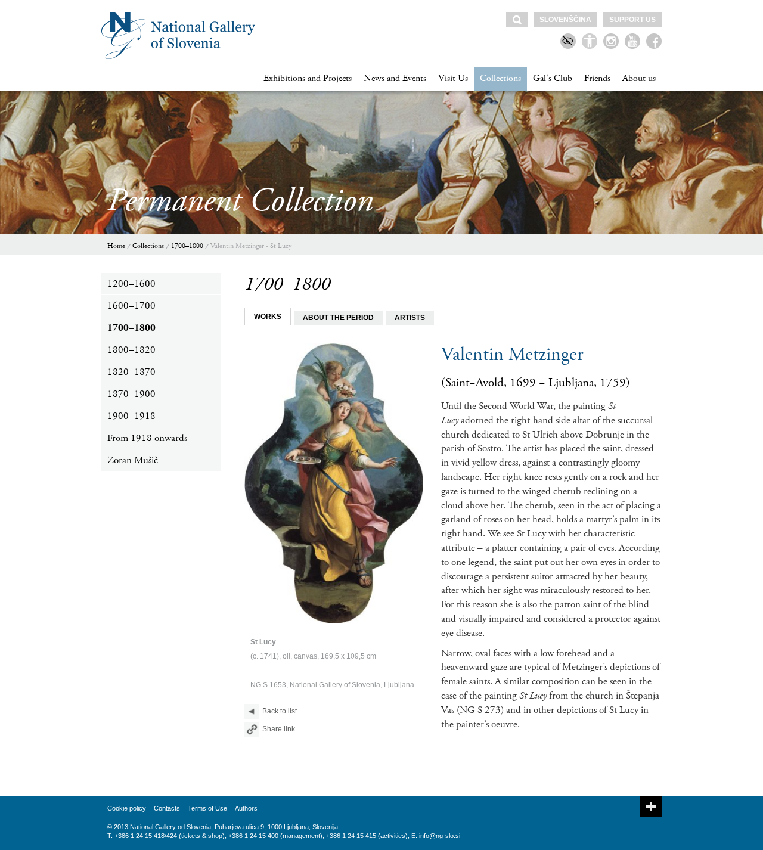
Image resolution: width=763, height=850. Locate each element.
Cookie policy (126, 808)
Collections (500, 78)
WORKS (267, 316)
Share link (278, 729)
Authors (246, 808)
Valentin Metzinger (512, 355)
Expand (651, 806)
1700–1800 (187, 245)
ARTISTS (410, 318)
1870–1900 (131, 394)
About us (639, 78)
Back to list (279, 711)
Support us (632, 19)
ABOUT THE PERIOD (338, 318)
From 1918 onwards (147, 438)
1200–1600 (131, 283)
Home (116, 245)
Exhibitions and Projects (307, 78)
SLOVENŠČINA (565, 19)
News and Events (395, 78)
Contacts (167, 808)
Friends (597, 78)
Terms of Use (207, 808)
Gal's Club (552, 78)
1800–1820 (131, 349)
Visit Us (453, 78)
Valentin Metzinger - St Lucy (250, 245)
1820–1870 (131, 372)
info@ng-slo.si (439, 835)
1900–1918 (131, 416)
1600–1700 (131, 305)
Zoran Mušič (132, 460)
